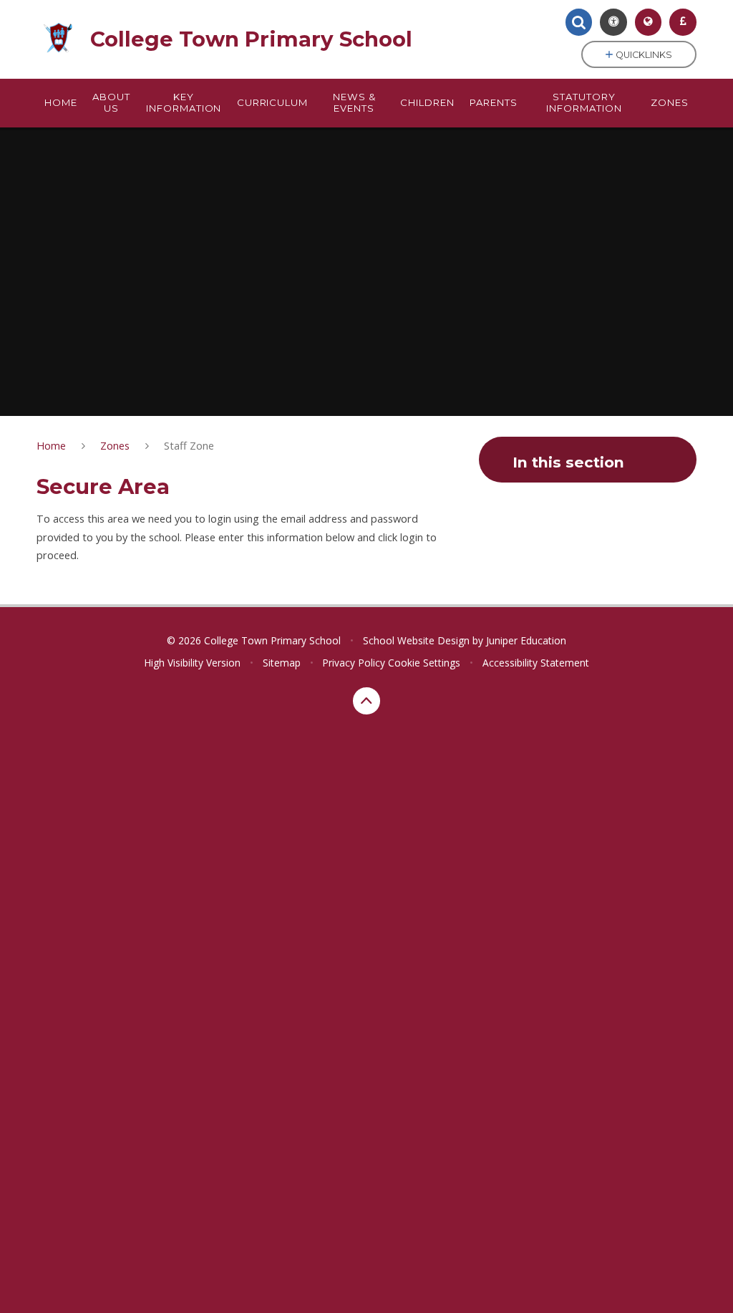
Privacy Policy (353, 662)
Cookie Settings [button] (424, 662)
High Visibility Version (192, 662)
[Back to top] (366, 700)
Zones (115, 445)
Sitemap (282, 662)
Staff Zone (189, 445)
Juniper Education (526, 640)
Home (51, 445)
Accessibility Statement (535, 662)
